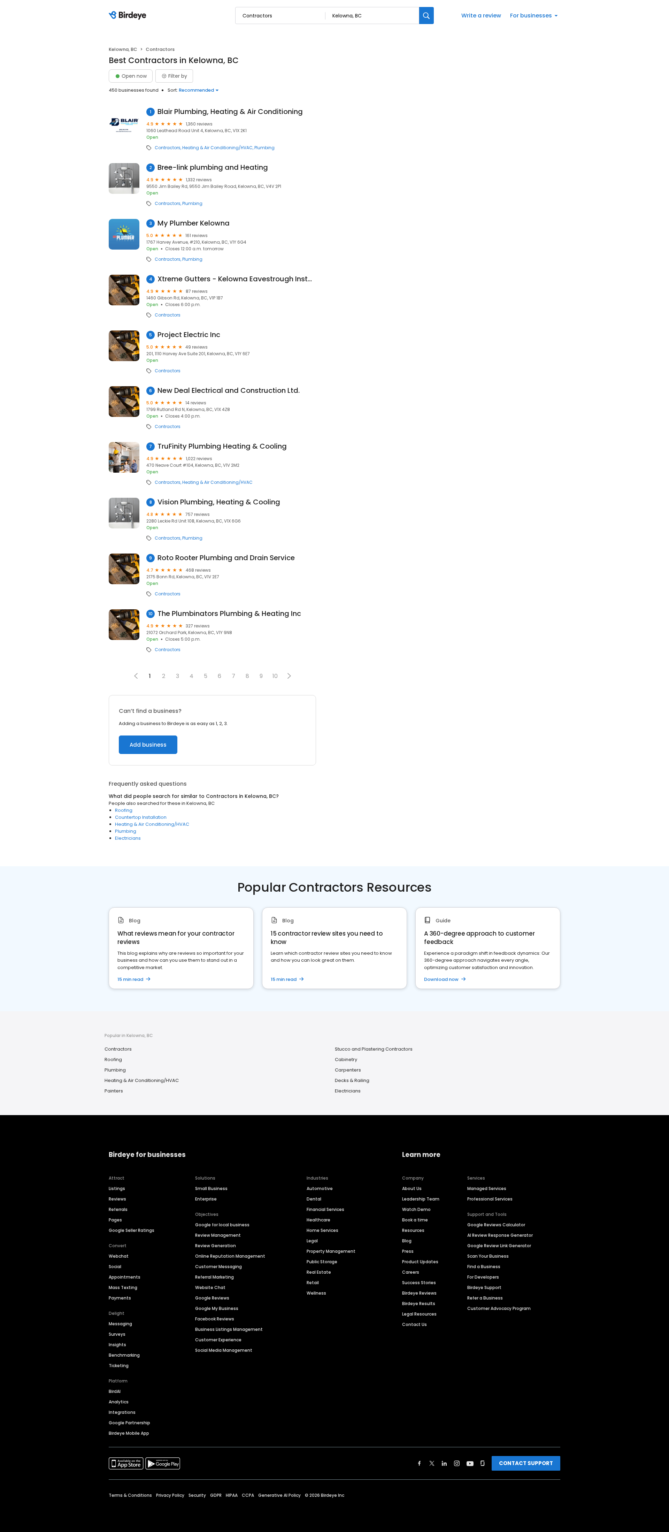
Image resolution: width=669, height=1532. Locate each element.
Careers (410, 1272)
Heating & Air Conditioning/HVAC (217, 148)
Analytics (119, 1402)
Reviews (117, 1199)
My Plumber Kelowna (193, 223)
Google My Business (216, 1308)
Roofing (123, 810)
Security (197, 1495)
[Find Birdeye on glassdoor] (482, 1463)
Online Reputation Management (230, 1256)
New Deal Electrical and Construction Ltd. (228, 390)
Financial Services (325, 1209)
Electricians (128, 838)
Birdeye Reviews (419, 1293)
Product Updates (420, 1262)
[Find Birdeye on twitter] (432, 1463)
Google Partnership (129, 1423)
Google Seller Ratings (131, 1230)
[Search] (426, 15)
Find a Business (483, 1267)
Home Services (322, 1230)
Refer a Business (485, 1298)
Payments (120, 1298)
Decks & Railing (352, 1080)
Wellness (316, 1293)
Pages (115, 1220)
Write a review (481, 16)
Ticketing (119, 1366)
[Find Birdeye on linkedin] (444, 1463)
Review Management (218, 1235)
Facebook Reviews (214, 1319)
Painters (114, 1091)
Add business (148, 744)
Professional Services (490, 1199)
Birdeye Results (418, 1303)
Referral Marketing (214, 1277)
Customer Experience (218, 1340)
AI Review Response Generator (500, 1235)
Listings (117, 1188)
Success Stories (419, 1283)
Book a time (415, 1220)
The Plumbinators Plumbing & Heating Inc (229, 613)
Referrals (118, 1209)
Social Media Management (223, 1350)
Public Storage (322, 1262)
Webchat (119, 1256)
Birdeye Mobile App (129, 1433)
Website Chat (210, 1287)
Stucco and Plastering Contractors (374, 1049)
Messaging (120, 1324)
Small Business (211, 1188)
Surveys (117, 1334)
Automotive (320, 1188)
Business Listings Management (229, 1329)
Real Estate (319, 1272)
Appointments (124, 1277)
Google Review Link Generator (499, 1246)
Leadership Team (420, 1199)
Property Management (331, 1251)
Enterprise (206, 1199)
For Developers (483, 1277)
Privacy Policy (170, 1495)
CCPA (248, 1495)
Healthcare (318, 1220)
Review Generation (215, 1246)
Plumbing (264, 148)
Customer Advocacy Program (499, 1308)
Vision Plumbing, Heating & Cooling (218, 502)
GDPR (216, 1495)
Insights (117, 1345)
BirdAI (115, 1391)
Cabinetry (346, 1059)
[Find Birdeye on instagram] (457, 1463)
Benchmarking (124, 1355)
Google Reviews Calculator (496, 1225)
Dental (314, 1199)
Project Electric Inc (188, 334)
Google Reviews (212, 1298)
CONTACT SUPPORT (526, 1463)
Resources (413, 1230)
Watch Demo (416, 1209)
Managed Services (486, 1188)
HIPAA (232, 1495)
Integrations (122, 1412)
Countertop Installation (141, 817)
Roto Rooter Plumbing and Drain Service (226, 558)
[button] (289, 676)
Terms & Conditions (130, 1495)
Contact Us (414, 1324)
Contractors (167, 148)
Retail (313, 1283)
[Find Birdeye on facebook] (419, 1463)
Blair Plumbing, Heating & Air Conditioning (230, 111)
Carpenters (348, 1070)
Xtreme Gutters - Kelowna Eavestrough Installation (236, 279)
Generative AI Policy (279, 1495)
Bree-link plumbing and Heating (212, 167)
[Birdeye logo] (129, 16)
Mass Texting (123, 1287)
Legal (312, 1241)
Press (408, 1251)
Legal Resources (419, 1314)
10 (275, 676)
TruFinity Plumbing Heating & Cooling (222, 446)
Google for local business (222, 1225)
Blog (407, 1241)
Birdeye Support (484, 1287)
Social (115, 1267)
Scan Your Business (488, 1256)
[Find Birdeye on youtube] (470, 1463)
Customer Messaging (218, 1267)
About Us (412, 1188)
